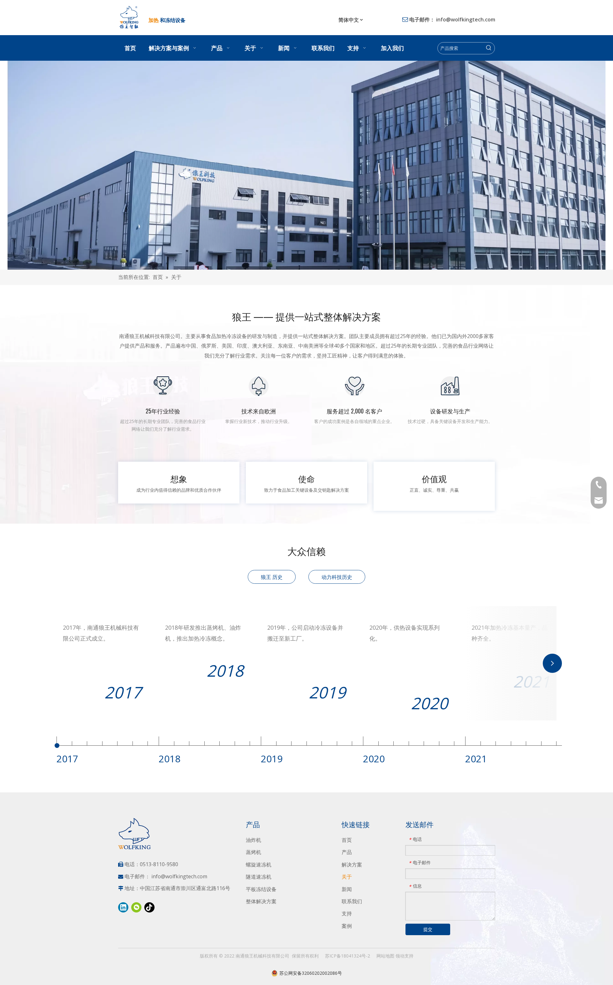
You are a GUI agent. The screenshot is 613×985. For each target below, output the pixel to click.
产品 (347, 852)
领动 (400, 956)
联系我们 (352, 901)
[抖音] (149, 907)
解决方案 (352, 864)
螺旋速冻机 (258, 864)
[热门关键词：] (489, 48)
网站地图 (385, 956)
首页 (347, 839)
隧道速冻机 (258, 876)
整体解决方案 (261, 901)
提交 (427, 929)
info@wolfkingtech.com (465, 19)
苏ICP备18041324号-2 (347, 956)
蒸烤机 (253, 852)
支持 (347, 913)
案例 (347, 925)
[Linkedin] (123, 907)
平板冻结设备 (261, 889)
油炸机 (253, 839)
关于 (347, 876)
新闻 (347, 889)
